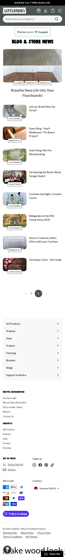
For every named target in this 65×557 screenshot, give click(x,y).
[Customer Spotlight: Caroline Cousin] (14, 199)
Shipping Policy (10, 532)
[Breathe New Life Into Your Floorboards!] (32, 65)
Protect (6, 443)
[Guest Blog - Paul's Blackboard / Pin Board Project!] (14, 133)
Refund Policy (27, 532)
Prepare (7, 434)
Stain (5, 438)
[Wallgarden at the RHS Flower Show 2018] (14, 220)
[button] (7, 549)
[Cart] (53, 11)
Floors (19, 83)
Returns (6, 411)
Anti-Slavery (32, 536)
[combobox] (32, 19)
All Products (9, 429)
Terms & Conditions (12, 536)
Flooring (7, 448)
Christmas (14, 184)
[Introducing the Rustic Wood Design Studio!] (14, 177)
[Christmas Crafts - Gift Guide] (14, 264)
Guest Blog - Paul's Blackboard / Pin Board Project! (41, 132)
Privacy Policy (44, 532)
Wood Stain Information (14, 402)
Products (31, 83)
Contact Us (8, 416)
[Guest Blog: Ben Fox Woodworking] (14, 155)
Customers (15, 119)
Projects (45, 83)
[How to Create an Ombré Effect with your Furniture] (14, 242)
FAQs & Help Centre (12, 407)
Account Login (9, 398)
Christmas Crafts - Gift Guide (45, 259)
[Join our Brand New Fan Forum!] (14, 111)
